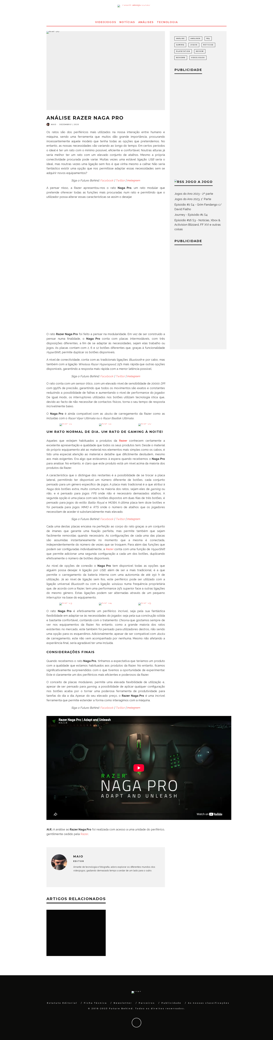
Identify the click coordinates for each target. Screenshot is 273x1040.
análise (180, 38)
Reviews (180, 57)
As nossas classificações (208, 1003)
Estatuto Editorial (62, 1003)
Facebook (106, 180)
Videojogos (105, 22)
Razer (110, 549)
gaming (180, 45)
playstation (183, 51)
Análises (146, 22)
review (200, 51)
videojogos (198, 57)
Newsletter (123, 1003)
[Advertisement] (198, 126)
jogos (193, 45)
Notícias (127, 22)
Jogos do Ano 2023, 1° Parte (192, 199)
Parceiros (147, 1003)
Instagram (133, 180)
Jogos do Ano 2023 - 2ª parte (193, 193)
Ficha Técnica (95, 1003)
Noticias (208, 45)
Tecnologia (167, 22)
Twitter (120, 180)
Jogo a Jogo (199, 182)
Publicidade (171, 1003)
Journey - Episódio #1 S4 (191, 214)
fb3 (208, 38)
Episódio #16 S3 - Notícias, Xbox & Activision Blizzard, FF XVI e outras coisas (197, 225)
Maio (53, 124)
